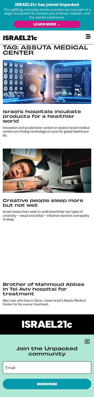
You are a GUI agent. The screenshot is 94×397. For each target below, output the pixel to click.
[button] (87, 341)
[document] (47, 198)
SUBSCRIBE (47, 384)
